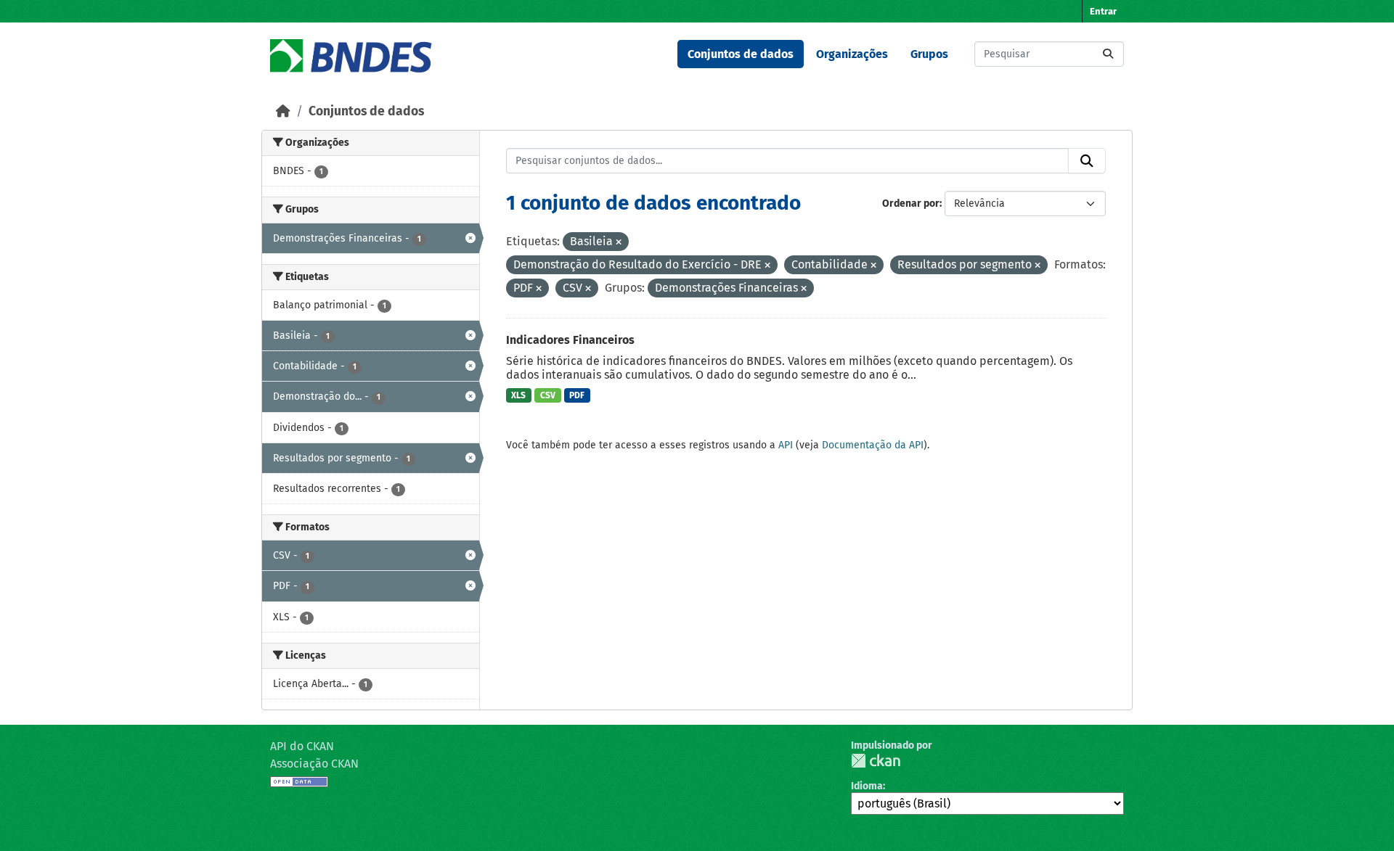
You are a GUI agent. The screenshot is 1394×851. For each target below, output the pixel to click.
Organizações (852, 54)
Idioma (867, 786)
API (785, 445)
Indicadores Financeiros (570, 340)
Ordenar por (910, 203)
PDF (576, 395)
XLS (518, 395)
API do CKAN (302, 746)
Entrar (1103, 11)
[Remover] (618, 242)
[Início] (283, 111)
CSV (547, 395)
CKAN (875, 760)
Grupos (929, 54)
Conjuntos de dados (741, 54)
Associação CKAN (314, 763)
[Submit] (1107, 54)
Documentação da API (873, 445)
